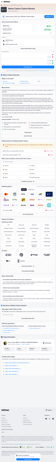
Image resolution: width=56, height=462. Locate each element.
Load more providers (28, 266)
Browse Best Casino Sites (28, 318)
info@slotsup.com (21, 444)
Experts (3, 418)
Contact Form (6, 332)
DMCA (30, 447)
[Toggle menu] (1, 1)
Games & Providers (24, 83)
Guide (2, 432)
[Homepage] (7, 2)
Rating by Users (7, 33)
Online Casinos (6, 5)
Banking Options (24, 81)
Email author (48, 343)
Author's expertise (25, 344)
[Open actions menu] (36, 8)
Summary (5, 81)
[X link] (49, 418)
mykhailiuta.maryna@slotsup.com (11, 328)
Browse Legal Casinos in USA (28, 48)
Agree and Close (28, 459)
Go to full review (28, 136)
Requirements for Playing (9, 83)
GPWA (23, 447)
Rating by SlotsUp (7, 29)
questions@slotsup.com (9, 330)
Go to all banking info (28, 214)
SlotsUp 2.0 (4, 420)
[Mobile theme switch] (53, 2)
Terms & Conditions (27, 424)
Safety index (6, 25)
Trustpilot (50, 447)
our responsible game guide (43, 70)
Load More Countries (27, 181)
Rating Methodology (6, 426)
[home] (1, 5)
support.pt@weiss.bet (35, 328)
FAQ (39, 81)
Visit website (27, 67)
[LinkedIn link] (53, 418)
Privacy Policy (26, 420)
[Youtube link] (46, 418)
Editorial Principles (5, 424)
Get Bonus (48, 16)
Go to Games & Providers (28, 271)
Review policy (28, 132)
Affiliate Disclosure (27, 422)
